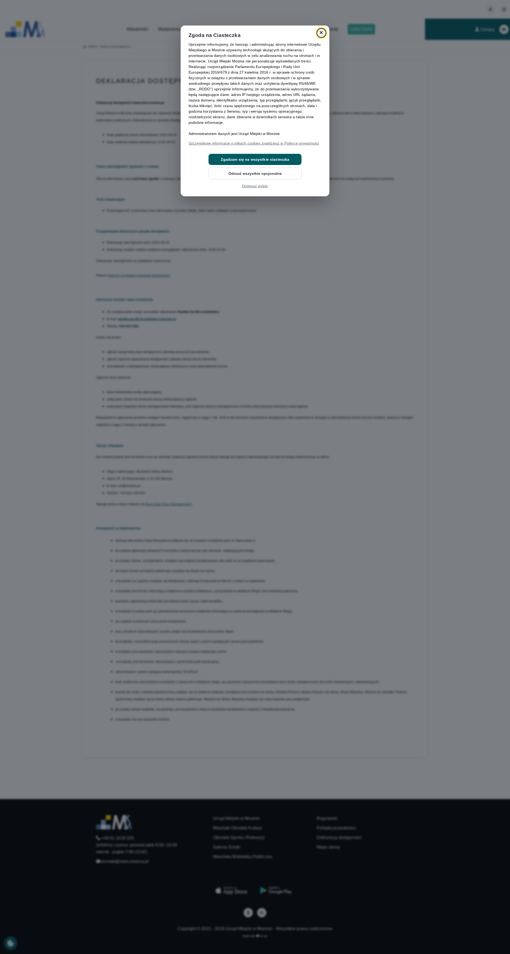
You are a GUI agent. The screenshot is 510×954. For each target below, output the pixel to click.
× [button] (321, 32)
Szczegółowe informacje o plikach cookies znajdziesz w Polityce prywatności (254, 143)
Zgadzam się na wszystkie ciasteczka (255, 159)
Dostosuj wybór (255, 186)
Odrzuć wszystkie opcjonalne (255, 173)
